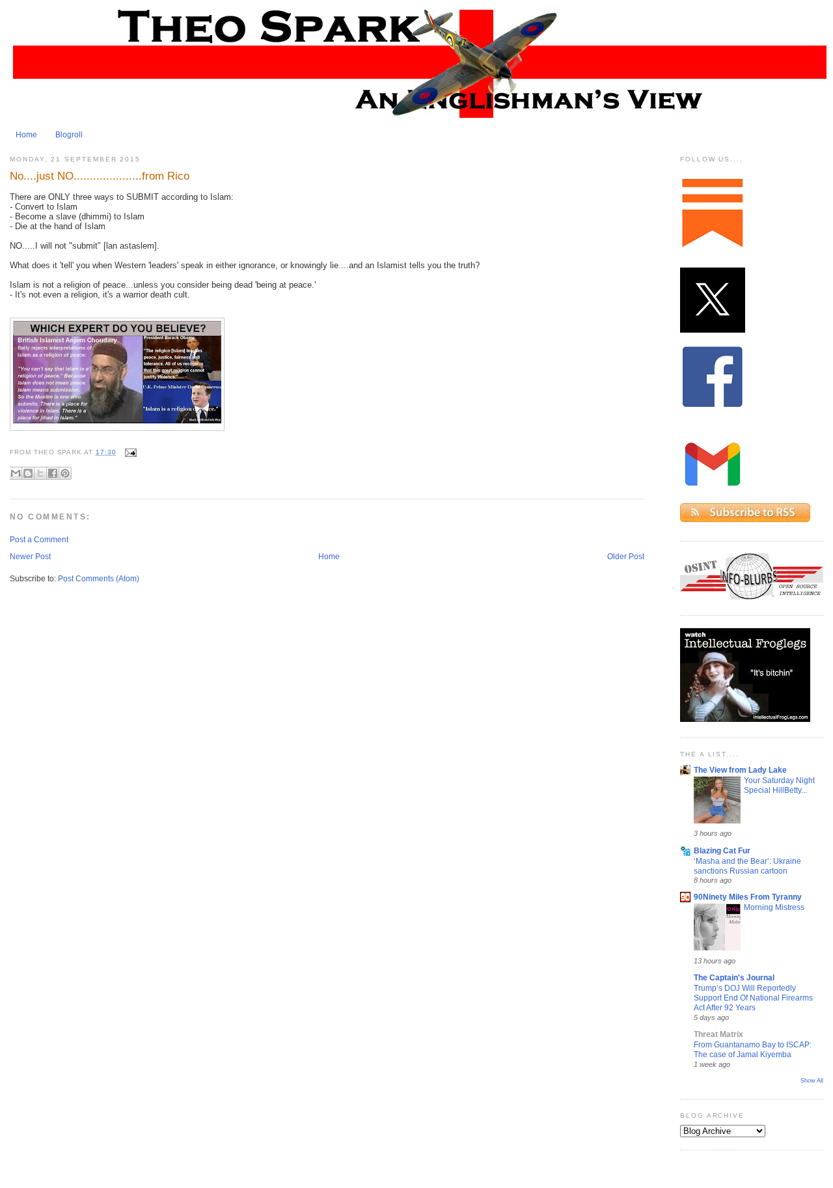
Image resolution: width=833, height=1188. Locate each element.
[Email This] (15, 473)
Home (26, 134)
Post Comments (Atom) (98, 578)
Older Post (625, 556)
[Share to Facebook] (52, 473)
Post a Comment (39, 539)
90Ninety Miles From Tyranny (748, 897)
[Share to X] (40, 473)
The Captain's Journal (734, 977)
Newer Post (30, 556)
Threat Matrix (718, 1034)
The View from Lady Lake (740, 770)
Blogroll (69, 134)
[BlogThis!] (27, 473)
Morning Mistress (774, 907)
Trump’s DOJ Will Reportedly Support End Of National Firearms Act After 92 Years (753, 998)
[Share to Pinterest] (65, 473)
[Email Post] (129, 452)
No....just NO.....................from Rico (99, 175)
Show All (811, 1080)
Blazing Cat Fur (722, 850)
